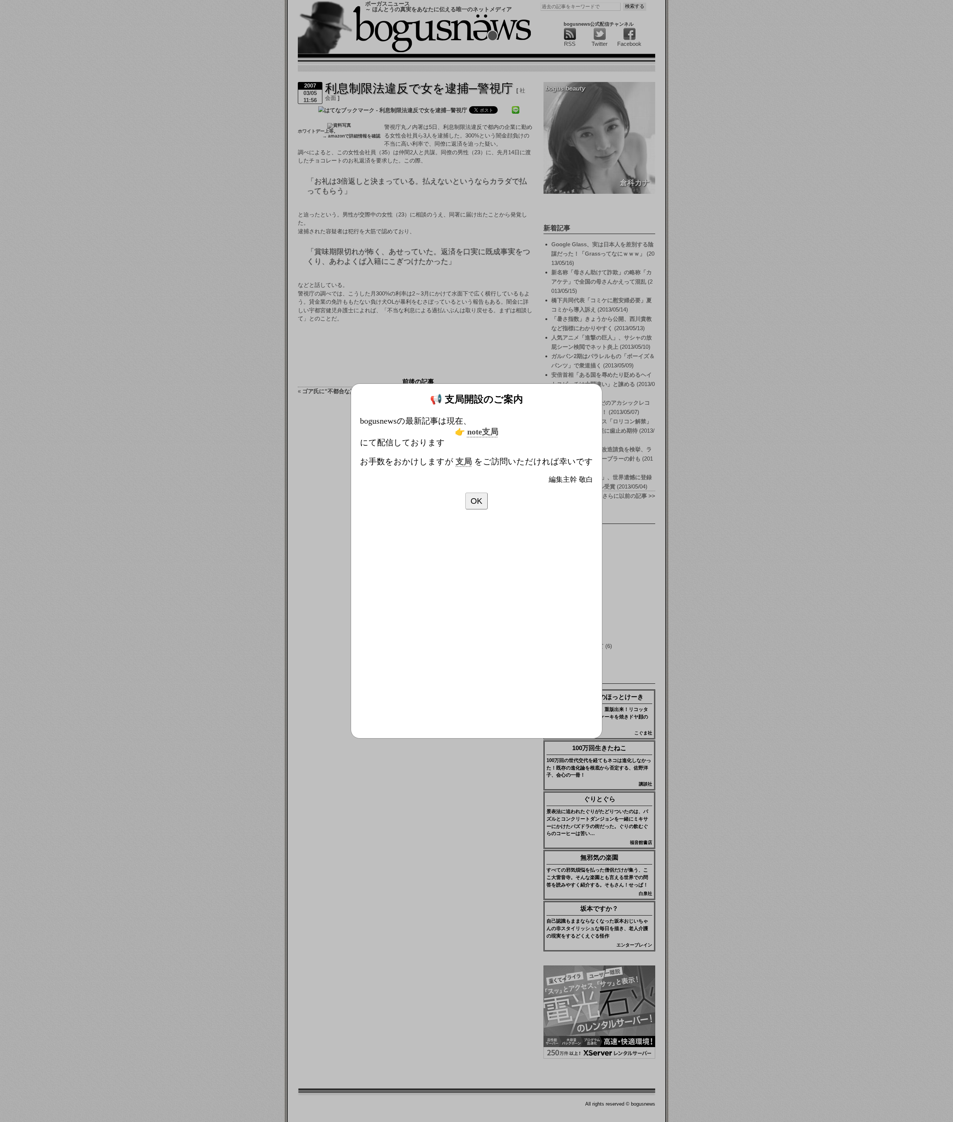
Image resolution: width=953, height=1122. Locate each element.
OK (476, 501)
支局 (464, 461)
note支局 (482, 431)
